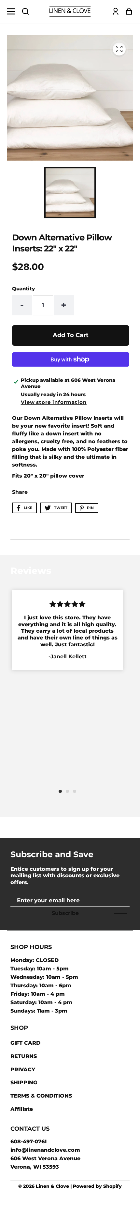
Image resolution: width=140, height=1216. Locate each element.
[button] (25, 11)
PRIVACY (22, 1069)
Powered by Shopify (97, 1186)
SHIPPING (23, 1082)
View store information (54, 402)
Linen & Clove (52, 1186)
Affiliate (21, 1109)
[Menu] (13, 11)
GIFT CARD (25, 1043)
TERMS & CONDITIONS (41, 1096)
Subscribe (65, 913)
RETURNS (23, 1056)
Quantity (23, 289)
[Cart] (127, 11)
